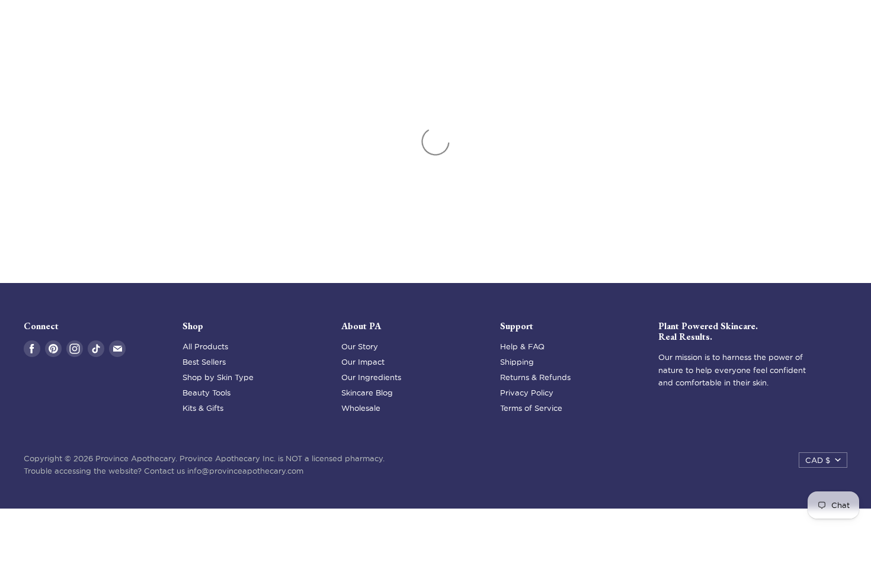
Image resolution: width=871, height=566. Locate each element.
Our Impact (363, 362)
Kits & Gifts (202, 408)
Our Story (359, 346)
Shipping (517, 362)
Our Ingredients (371, 377)
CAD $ (817, 460)
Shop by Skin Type (218, 377)
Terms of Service (531, 408)
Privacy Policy (526, 392)
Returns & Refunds (535, 377)
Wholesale (360, 408)
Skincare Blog (367, 392)
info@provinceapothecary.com (245, 471)
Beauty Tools (206, 392)
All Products (205, 346)
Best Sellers (204, 362)
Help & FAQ (522, 346)
